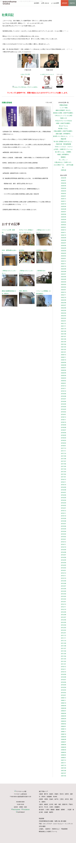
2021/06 (63, 339)
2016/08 (63, 490)
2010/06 (63, 682)
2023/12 (63, 261)
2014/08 (63, 552)
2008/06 (63, 744)
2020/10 (63, 360)
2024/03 (63, 253)
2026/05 (63, 186)
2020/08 (63, 365)
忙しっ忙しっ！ (63, 160)
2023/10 (63, 266)
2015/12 (63, 510)
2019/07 (63, 399)
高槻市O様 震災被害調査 (63, 144)
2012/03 (63, 627)
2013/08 (63, 583)
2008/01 (63, 757)
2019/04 (63, 406)
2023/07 (63, 274)
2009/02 (63, 724)
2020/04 (63, 375)
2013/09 (63, 581)
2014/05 (63, 560)
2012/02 (63, 630)
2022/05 (63, 310)
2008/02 (63, 755)
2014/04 (63, 562)
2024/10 (63, 235)
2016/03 (63, 503)
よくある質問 (55, 3)
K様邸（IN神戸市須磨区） (63, 123)
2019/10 (63, 391)
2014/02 (63, 568)
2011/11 (63, 638)
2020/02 (63, 380)
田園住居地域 (63, 105)
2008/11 (63, 731)
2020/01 (63, 383)
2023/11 (63, 264)
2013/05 (63, 591)
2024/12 (63, 230)
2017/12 (63, 448)
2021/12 (63, 323)
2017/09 (63, 456)
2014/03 (63, 565)
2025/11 (63, 201)
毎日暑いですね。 (63, 128)
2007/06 (63, 776)
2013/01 (63, 601)
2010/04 (63, 687)
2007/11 (63, 763)
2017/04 (63, 469)
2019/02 (63, 412)
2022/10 (63, 297)
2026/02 (63, 193)
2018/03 (63, 440)
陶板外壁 (63, 139)
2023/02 (63, 287)
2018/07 (63, 430)
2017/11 (63, 451)
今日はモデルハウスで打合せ (63, 121)
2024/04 (63, 251)
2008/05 (63, 747)
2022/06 (63, 308)
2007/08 (63, 770)
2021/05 (63, 341)
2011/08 (63, 646)
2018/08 (63, 427)
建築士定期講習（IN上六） (63, 110)
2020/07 (63, 367)
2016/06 (63, 495)
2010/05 (63, 685)
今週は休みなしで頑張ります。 (63, 162)
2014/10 (63, 547)
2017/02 (63, 474)
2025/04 (63, 219)
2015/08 (63, 521)
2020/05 (63, 373)
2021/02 (63, 349)
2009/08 (63, 708)
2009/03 (63, 721)
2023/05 (63, 279)
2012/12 (63, 604)
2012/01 (63, 633)
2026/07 (63, 180)
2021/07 (63, 336)
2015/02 (63, 536)
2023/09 (63, 269)
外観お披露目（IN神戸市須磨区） (63, 131)
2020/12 (63, 354)
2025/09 (63, 206)
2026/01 (63, 196)
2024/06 (63, 245)
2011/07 (63, 648)
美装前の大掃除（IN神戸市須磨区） (63, 113)
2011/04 (63, 656)
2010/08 (63, 677)
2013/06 (63, 588)
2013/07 (63, 586)
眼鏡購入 (63, 157)
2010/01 (63, 695)
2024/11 (63, 232)
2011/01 (63, 664)
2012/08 (63, 614)
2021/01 (63, 352)
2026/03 (63, 191)
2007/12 (63, 760)
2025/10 (63, 204)
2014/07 (63, 555)
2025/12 (63, 199)
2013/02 (63, 599)
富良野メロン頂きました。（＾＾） (63, 136)
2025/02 (63, 225)
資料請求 (64, 3)
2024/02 (63, 256)
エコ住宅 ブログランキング (47, 74)
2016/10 (63, 484)
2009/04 (63, 718)
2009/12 (63, 698)
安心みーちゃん (63, 126)
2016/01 (63, 508)
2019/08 (63, 396)
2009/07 (63, 711)
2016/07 (63, 492)
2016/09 (63, 487)
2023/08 (63, 271)
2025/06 (63, 214)
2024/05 (63, 248)
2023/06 (63, 277)
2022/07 (63, 305)
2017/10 (63, 453)
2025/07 (63, 212)
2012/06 (63, 620)
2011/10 (63, 640)
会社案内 (36, 3)
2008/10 (63, 734)
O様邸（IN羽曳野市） (63, 154)
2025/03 (63, 222)
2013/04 (63, 594)
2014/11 (63, 544)
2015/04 (63, 531)
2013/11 (63, 575)
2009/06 (63, 713)
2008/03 (63, 752)
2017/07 (63, 461)
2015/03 (63, 534)
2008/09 (63, 737)
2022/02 (63, 318)
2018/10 (63, 422)
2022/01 (63, 321)
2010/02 (63, 692)
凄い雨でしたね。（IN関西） (63, 152)
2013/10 (63, 578)
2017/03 (63, 471)
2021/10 (63, 328)
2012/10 (63, 609)
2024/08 (63, 240)
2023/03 (63, 284)
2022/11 (63, 295)
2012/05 (63, 622)
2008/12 (63, 729)
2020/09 (63, 362)
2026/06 (63, 183)
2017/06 (63, 464)
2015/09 (63, 518)
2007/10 (63, 765)
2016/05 (63, 497)
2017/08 (63, 458)
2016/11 (63, 482)
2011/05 (63, 653)
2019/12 (63, 386)
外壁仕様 (63, 170)
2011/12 (63, 635)
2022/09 (63, 300)
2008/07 (63, 742)
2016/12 (63, 479)
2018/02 (63, 443)
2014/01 (63, 570)
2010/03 (63, 690)
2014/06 (63, 557)
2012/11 (63, 607)
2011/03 (63, 659)
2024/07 (63, 243)
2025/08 (63, 209)
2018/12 (63, 417)
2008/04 (63, 750)
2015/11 (63, 513)
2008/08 (63, 739)
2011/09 (63, 643)
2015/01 (63, 539)
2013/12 (63, 573)
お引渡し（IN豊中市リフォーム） (63, 149)
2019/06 (63, 401)
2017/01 (63, 477)
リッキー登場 (63, 108)
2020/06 (63, 370)
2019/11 (63, 388)
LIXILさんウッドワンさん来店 (63, 115)
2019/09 (63, 393)
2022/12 (63, 292)
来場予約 (72, 3)
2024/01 (63, 258)
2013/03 (63, 596)
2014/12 (63, 542)
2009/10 (63, 703)
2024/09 (63, 238)
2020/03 (63, 378)
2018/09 (63, 425)
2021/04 (63, 344)
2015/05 (63, 529)
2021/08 (63, 334)
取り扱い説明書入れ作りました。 (63, 141)
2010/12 (63, 666)
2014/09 (63, 549)
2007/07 (63, 773)
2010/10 (63, 672)
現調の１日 (63, 118)
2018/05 (63, 435)
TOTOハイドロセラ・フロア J (63, 147)
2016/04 (63, 500)
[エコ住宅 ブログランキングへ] (47, 84)
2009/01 (63, 726)
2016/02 (63, 505)
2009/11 (63, 700)
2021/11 (63, 326)
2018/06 (63, 432)
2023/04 (63, 282)
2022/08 (63, 302)
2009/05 (63, 716)
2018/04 (63, 438)
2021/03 (63, 347)
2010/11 (63, 669)
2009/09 (63, 705)
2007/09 (63, 768)
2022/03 (63, 315)
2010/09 (63, 674)
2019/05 (63, 404)
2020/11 (63, 357)
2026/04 (63, 188)
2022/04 (63, 313)
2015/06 (63, 526)
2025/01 (63, 227)
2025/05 (63, 217)
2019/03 (63, 409)
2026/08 (63, 178)
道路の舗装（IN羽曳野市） (63, 134)
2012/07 (63, 617)
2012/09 (63, 612)
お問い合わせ (45, 3)
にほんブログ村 (25, 74)
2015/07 (63, 523)
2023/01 (63, 290)
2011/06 (63, 651)
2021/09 (63, 331)
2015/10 (63, 516)
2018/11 (63, 419)
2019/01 (63, 414)
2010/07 (63, 679)
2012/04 (63, 625)
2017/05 (63, 466)
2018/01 (63, 445)
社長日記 (8, 15)
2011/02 (63, 661)
